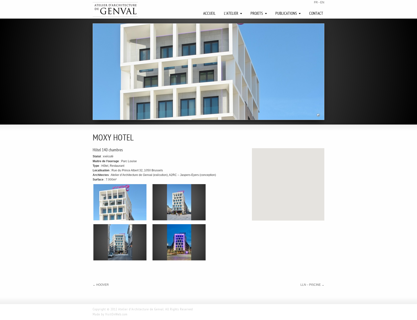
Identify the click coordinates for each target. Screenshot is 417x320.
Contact (316, 13)
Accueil (209, 13)
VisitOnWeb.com (116, 314)
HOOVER (101, 284)
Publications (286, 13)
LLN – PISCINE (312, 284)
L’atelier (231, 13)
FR (316, 2)
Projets (256, 13)
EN (322, 2)
